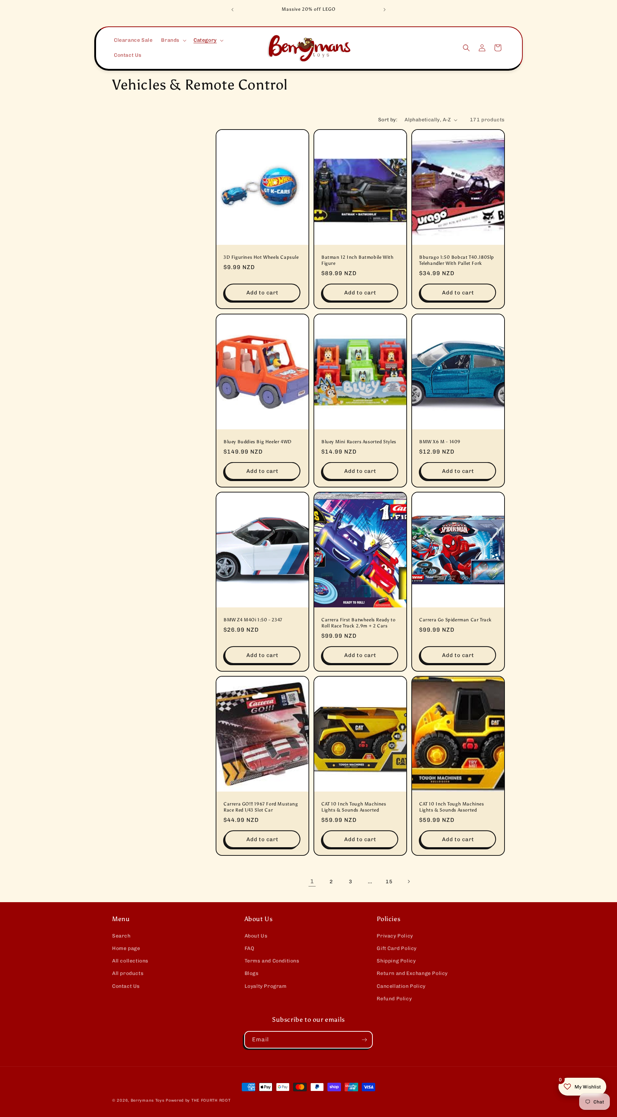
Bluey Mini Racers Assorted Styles (358, 441)
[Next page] (408, 881)
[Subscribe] (364, 1039)
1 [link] (312, 881)
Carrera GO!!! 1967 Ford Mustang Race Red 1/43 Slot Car (261, 807)
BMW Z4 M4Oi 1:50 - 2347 (253, 619)
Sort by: (387, 120)
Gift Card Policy (397, 948)
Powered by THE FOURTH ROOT (198, 1100)
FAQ (250, 948)
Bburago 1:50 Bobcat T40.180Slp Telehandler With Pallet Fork (456, 260)
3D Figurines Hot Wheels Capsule (261, 257)
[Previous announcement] (232, 9)
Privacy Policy (395, 936)
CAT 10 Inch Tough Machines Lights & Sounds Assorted (353, 807)
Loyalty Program (266, 986)
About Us (256, 936)
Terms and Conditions (272, 961)
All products (128, 973)
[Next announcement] (384, 9)
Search (121, 936)
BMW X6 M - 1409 (440, 441)
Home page (126, 948)
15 (389, 882)
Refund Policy (394, 999)
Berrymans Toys (148, 1100)
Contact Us (126, 986)
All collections (130, 961)
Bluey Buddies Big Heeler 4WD (258, 441)
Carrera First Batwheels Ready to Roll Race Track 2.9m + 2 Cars (358, 622)
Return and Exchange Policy (412, 973)
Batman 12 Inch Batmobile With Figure (357, 260)
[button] (173, 40)
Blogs (252, 973)
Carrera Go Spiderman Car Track (455, 619)
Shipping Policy (396, 961)
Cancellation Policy (401, 986)
